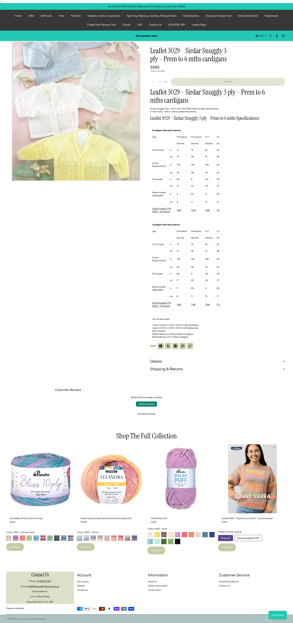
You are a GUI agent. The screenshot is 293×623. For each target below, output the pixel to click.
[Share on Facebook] (161, 346)
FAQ (139, 24)
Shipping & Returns (166, 369)
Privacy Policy (154, 590)
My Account (83, 581)
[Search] (270, 36)
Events (126, 24)
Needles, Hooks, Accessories (104, 15)
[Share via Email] (183, 346)
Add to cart (15, 547)
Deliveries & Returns (229, 581)
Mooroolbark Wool (20, 619)
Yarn (61, 15)
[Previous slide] (10, 479)
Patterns (76, 15)
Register (81, 585)
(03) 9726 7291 (176, 24)
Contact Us (155, 24)
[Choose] (70, 508)
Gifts (31, 15)
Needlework (271, 15)
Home (18, 15)
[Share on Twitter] (168, 346)
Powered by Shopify (37, 619)
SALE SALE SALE (248, 15)
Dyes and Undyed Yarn (219, 15)
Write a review (146, 404)
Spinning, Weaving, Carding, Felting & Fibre (151, 15)
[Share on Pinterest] (175, 346)
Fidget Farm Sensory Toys (101, 24)
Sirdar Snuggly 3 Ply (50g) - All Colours (161, 210)
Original (225, 537)
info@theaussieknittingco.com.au (43, 586)
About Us (152, 581)
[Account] (276, 36)
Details (156, 361)
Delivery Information (158, 585)
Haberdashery (191, 15)
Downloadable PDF (248, 537)
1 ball (179, 210)
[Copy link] (190, 346)
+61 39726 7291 (43, 581)
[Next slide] (70, 479)
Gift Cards (46, 15)
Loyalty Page (199, 24)
